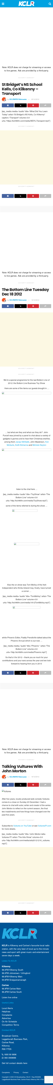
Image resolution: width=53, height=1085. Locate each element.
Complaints (7, 1014)
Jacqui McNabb (22, 441)
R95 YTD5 (6, 1048)
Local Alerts (7, 1008)
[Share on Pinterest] (33, 105)
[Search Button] (50, 3)
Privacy (16, 1072)
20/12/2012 (35, 99)
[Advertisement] (26, 36)
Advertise (6, 1018)
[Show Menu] (3, 3)
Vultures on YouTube (22, 825)
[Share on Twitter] (21, 105)
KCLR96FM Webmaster (18, 99)
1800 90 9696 (9, 1054)
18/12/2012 (35, 300)
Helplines (6, 1011)
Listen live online (9, 997)
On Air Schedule (9, 1021)
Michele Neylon (39, 445)
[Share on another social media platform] (45, 105)
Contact (25, 1072)
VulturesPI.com (44, 825)
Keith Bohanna (21, 445)
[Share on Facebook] (8, 105)
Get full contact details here (14, 1063)
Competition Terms (10, 1024)
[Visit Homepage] (26, 3)
